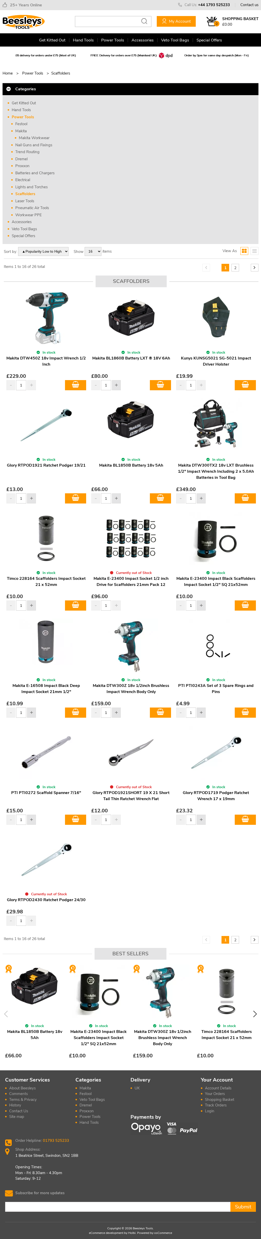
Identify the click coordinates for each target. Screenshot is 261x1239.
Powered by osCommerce (154, 1233)
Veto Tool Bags (175, 40)
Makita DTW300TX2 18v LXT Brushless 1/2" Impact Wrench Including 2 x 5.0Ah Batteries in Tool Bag (216, 471)
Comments (18, 1093)
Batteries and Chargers (35, 173)
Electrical (22, 179)
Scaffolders (25, 193)
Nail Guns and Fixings (33, 145)
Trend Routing (27, 151)
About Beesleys (22, 1088)
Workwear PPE (28, 215)
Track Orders (216, 1105)
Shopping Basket (219, 1099)
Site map (16, 1116)
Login (209, 1111)
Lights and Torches (31, 187)
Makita (21, 131)
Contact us (249, 4)
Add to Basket (75, 385)
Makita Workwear (34, 137)
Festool (21, 123)
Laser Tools (24, 201)
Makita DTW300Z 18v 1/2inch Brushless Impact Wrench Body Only (162, 1038)
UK (137, 1088)
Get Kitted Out (52, 40)
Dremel (21, 159)
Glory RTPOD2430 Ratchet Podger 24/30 (46, 900)
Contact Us (18, 1111)
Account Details (218, 1088)
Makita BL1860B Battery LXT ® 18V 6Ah (131, 358)
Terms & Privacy (23, 1099)
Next (255, 1014)
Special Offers (209, 40)
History (15, 1105)
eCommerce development (106, 1233)
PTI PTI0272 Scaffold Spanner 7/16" (46, 793)
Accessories (143, 40)
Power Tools (112, 40)
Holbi (132, 1233)
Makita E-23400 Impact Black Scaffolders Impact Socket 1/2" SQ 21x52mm (98, 1038)
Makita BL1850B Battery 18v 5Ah (131, 465)
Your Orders (215, 1093)
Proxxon (22, 165)
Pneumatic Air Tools (32, 207)
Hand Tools (83, 40)
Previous (6, 1014)
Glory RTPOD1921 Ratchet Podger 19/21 (46, 465)
